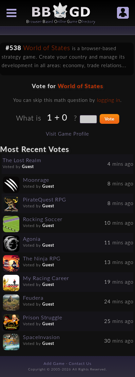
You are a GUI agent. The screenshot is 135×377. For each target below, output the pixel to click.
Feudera (33, 298)
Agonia (32, 239)
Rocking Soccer (43, 219)
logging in (108, 100)
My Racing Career (46, 278)
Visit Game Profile (67, 134)
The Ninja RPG (42, 258)
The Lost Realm (22, 160)
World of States (46, 48)
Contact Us (80, 364)
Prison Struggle (42, 317)
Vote (109, 119)
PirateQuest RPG (44, 199)
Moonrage (36, 180)
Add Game (54, 364)
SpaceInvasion (41, 337)
